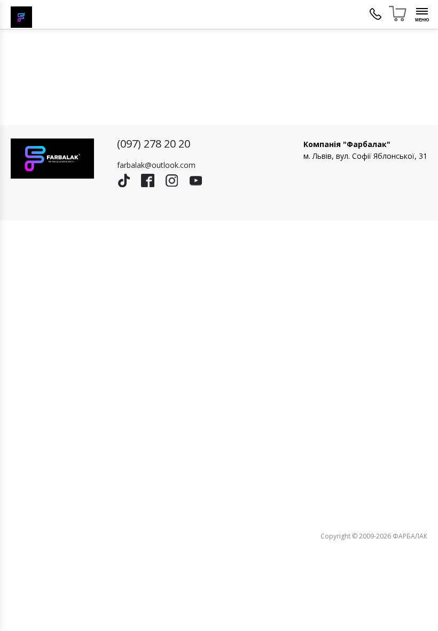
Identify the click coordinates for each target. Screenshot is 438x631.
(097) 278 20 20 (153, 143)
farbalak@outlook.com (156, 165)
